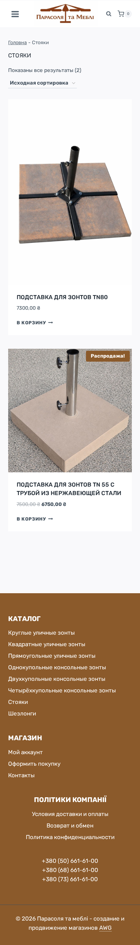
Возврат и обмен (70, 825)
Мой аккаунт (25, 752)
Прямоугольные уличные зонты (51, 655)
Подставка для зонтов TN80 (62, 297)
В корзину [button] (31, 322)
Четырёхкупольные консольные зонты (62, 690)
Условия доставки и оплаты (70, 814)
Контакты (21, 775)
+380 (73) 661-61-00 (70, 879)
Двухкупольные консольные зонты (56, 678)
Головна (17, 42)
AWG (105, 927)
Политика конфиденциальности (70, 837)
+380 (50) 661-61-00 (70, 860)
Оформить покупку (34, 763)
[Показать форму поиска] (108, 13)
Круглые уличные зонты (41, 632)
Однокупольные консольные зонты (57, 667)
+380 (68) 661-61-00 (70, 870)
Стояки (18, 701)
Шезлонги (22, 713)
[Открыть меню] (15, 14)
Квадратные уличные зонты (46, 644)
